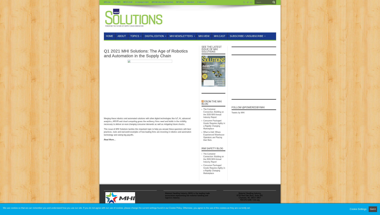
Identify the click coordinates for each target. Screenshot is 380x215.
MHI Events (128, 2)
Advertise (190, 2)
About (122, 36)
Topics (134, 36)
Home (109, 36)
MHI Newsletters (181, 36)
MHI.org (107, 2)
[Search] (274, 2)
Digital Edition (154, 36)
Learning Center (142, 2)
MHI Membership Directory (162, 2)
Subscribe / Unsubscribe (246, 36)
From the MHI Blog (212, 102)
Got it (373, 209)
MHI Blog (180, 2)
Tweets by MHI (238, 113)
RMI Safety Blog (212, 148)
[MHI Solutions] (133, 25)
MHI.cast (219, 36)
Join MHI (116, 2)
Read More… (110, 139)
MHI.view (203, 36)
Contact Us (201, 2)
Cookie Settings (358, 209)
